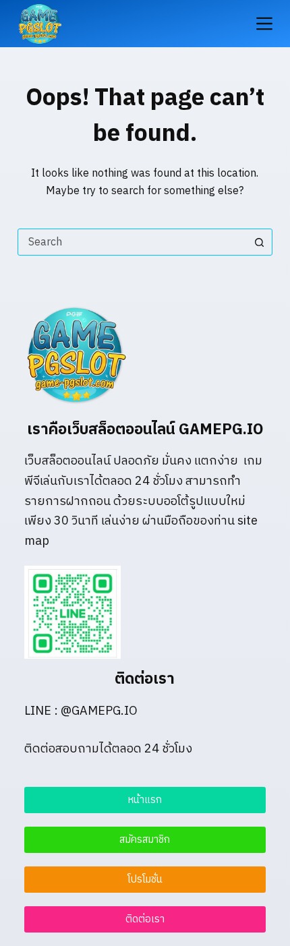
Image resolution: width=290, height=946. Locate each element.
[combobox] (132, 242)
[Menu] (264, 24)
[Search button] (259, 242)
